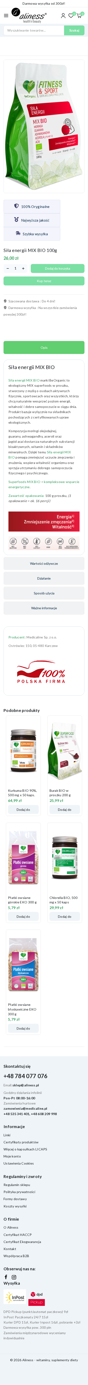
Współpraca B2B (16, 1256)
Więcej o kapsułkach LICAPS (25, 1149)
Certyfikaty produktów (21, 1142)
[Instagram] (14, 1277)
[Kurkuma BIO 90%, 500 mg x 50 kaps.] (23, 751)
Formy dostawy (15, 1199)
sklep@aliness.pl (25, 1085)
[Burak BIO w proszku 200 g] (65, 751)
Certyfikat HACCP (18, 1235)
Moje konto (12, 1156)
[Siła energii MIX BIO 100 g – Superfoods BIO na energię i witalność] (44, 126)
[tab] (44, 347)
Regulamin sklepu (17, 1185)
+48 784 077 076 (26, 1075)
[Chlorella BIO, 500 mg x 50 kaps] (65, 858)
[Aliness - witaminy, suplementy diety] (29, 16)
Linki (7, 1135)
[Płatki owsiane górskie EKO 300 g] (23, 858)
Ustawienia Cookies (19, 1163)
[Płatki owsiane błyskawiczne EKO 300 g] (23, 965)
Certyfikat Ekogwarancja (22, 1242)
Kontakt (10, 1249)
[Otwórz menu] (6, 15)
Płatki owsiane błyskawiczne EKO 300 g (22, 1009)
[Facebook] (6, 1277)
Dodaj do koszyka (57, 268)
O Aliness (11, 1227)
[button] (23, 809)
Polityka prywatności (19, 1192)
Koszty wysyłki (15, 1206)
